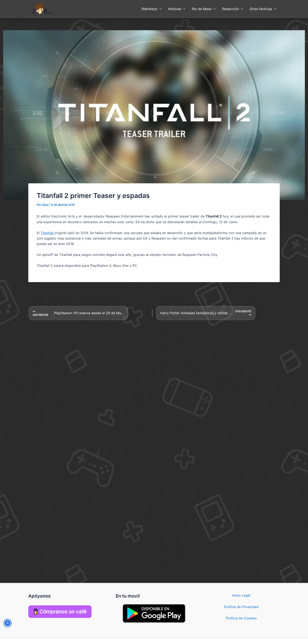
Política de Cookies (241, 618)
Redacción (230, 9)
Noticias (174, 9)
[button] (159, 8)
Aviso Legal (241, 595)
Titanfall (47, 233)
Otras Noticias (261, 9)
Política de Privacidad (241, 607)
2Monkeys (149, 9)
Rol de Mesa (201, 9)
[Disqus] (154, 372)
